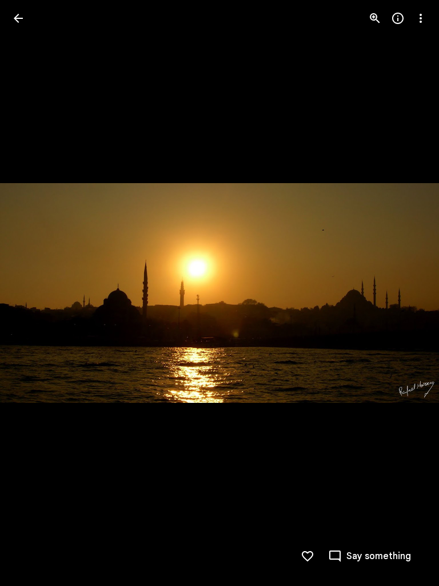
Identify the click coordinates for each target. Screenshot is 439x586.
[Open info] (397, 18)
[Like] (307, 556)
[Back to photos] (18, 18)
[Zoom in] (375, 18)
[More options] (420, 18)
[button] (32, 293)
